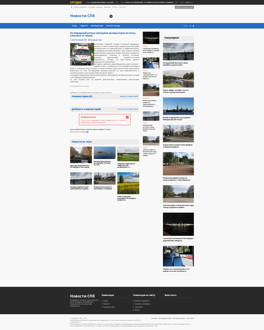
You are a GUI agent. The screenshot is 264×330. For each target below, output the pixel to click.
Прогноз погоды (113, 26)
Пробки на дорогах (80, 7)
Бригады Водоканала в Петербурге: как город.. (80, 166)
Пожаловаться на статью (79, 86)
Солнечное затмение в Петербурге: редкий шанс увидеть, (151, 50)
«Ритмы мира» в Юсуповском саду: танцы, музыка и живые (150, 152)
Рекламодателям (165, 318)
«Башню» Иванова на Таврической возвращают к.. (126, 165)
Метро (115, 7)
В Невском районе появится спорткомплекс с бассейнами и (149, 103)
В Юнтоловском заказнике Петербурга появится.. (126, 198)
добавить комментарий (129, 96)
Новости (83, 26)
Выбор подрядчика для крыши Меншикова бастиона (176, 118)
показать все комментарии (128, 109)
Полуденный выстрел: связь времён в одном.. (79, 188)
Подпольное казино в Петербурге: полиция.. (103, 188)
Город (84, 2)
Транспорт (107, 7)
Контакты (122, 7)
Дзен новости (106, 93)
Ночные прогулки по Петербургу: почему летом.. (102, 163)
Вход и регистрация (78, 132)
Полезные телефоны (95, 7)
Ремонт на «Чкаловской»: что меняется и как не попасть (150, 76)
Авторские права (179, 318)
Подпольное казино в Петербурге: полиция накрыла (178, 146)
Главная (154, 318)
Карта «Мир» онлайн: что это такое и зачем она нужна (176, 91)
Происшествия (97, 26)
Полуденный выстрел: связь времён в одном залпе (149, 128)
